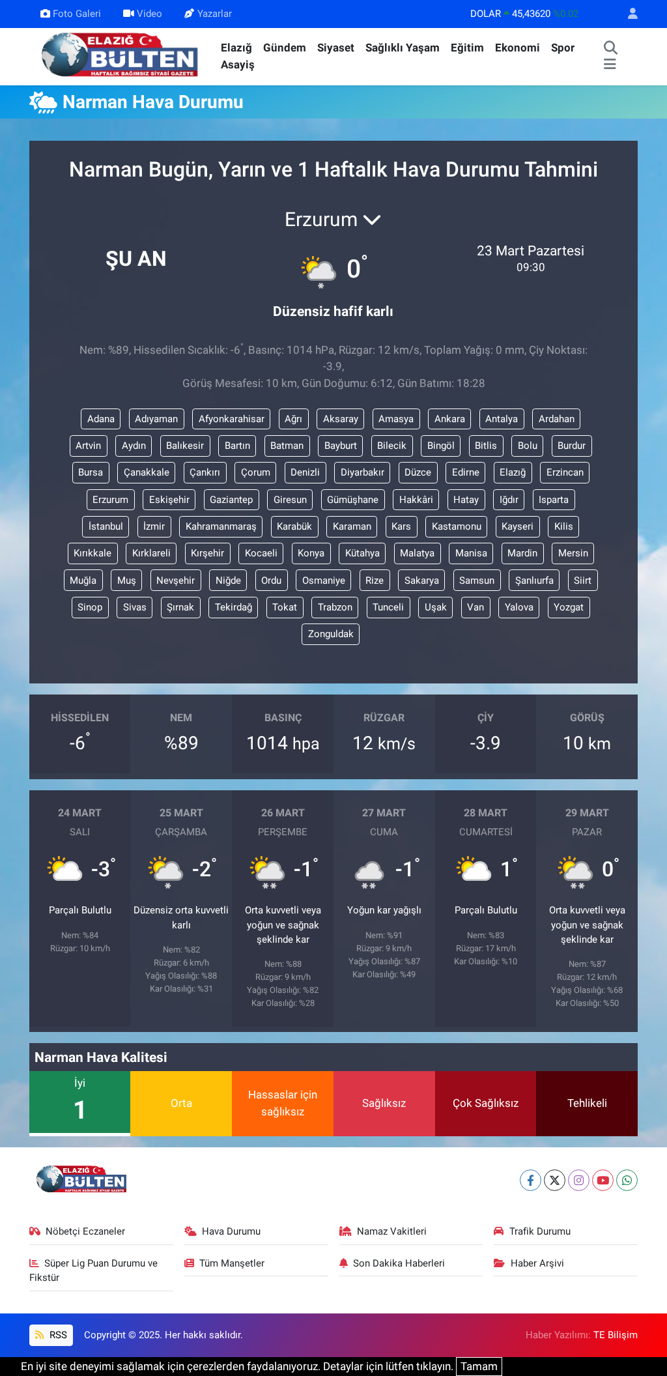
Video (149, 14)
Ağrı (293, 419)
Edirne (465, 472)
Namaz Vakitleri (392, 1231)
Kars (401, 526)
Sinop (90, 607)
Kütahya (362, 553)
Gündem (284, 47)
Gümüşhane (352, 500)
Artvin (88, 446)
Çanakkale (146, 472)
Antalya (501, 419)
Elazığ (236, 47)
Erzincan (565, 472)
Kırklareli (151, 553)
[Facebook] (530, 1180)
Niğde (228, 580)
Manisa (471, 553)
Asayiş (238, 64)
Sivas (135, 607)
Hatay (466, 500)
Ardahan (557, 419)
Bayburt (340, 446)
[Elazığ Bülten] (122, 55)
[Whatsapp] (627, 1180)
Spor (563, 47)
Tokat (284, 607)
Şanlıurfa (534, 580)
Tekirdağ (233, 607)
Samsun (476, 580)
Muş (126, 580)
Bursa (90, 472)
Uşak (436, 607)
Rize (374, 580)
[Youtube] (603, 1180)
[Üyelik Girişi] (627, 14)
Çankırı (205, 472)
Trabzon (335, 607)
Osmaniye (323, 580)
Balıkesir (185, 446)
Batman (287, 446)
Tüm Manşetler (231, 1263)
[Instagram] (578, 1180)
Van (475, 607)
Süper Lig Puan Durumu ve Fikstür (93, 1270)
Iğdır (509, 500)
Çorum (255, 472)
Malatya (417, 553)
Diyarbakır (362, 472)
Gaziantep (231, 500)
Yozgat (569, 607)
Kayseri (517, 526)
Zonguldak (331, 634)
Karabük (294, 526)
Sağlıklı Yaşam (402, 47)
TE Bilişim (615, 1335)
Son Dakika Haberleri (399, 1263)
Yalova (519, 607)
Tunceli (388, 607)
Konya (311, 553)
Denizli (305, 472)
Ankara (449, 419)
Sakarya (421, 580)
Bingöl (441, 446)
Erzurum (110, 500)
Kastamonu (456, 526)
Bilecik (391, 446)
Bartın (237, 446)
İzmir (154, 526)
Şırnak (180, 607)
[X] (554, 1180)
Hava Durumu (231, 1231)
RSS (57, 1335)
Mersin (573, 553)
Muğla (83, 580)
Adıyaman (156, 419)
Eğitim (467, 47)
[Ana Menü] (610, 65)
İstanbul (106, 526)
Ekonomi (517, 47)
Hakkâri (416, 500)
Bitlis (486, 446)
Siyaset (335, 47)
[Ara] (610, 48)
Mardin (522, 553)
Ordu (271, 580)
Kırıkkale (92, 553)
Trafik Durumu (540, 1231)
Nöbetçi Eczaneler (85, 1231)
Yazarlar (214, 14)
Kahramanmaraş (221, 526)
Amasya (396, 419)
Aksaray (340, 419)
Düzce (417, 472)
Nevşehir (175, 580)
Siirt (582, 580)
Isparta (554, 500)
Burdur (572, 446)
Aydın (134, 446)
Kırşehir (207, 553)
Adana (101, 419)
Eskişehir (169, 500)
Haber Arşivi (537, 1263)
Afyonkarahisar (231, 419)
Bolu (527, 446)
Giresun (290, 500)
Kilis (563, 526)
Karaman (352, 526)
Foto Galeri (77, 14)
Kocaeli (261, 553)
